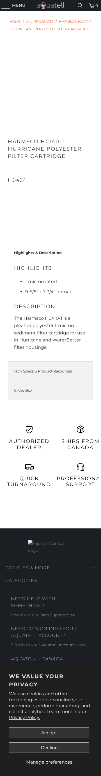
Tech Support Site (57, 615)
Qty (11, 187)
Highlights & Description (38, 252)
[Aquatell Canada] (50, 5)
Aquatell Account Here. (63, 644)
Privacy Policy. (24, 717)
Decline (49, 747)
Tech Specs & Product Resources (43, 371)
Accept (49, 732)
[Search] (80, 5)
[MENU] (3, 5)
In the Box (23, 390)
